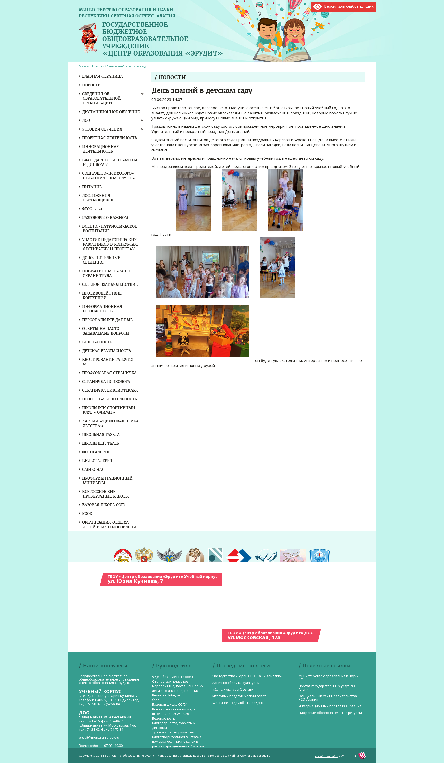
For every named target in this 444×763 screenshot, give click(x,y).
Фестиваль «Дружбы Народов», (238, 702)
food (87, 513)
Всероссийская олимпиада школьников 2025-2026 (174, 711)
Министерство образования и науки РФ (329, 678)
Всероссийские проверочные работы (106, 494)
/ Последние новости (241, 665)
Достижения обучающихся (98, 198)
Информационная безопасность (102, 309)
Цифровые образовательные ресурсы (330, 712)
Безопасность (97, 342)
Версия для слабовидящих (348, 6)
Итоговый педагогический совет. (239, 696)
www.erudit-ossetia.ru (255, 755)
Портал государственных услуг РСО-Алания (328, 688)
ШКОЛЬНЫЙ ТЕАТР (101, 443)
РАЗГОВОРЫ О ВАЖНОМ (105, 217)
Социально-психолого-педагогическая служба (109, 175)
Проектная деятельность (110, 138)
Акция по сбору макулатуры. (235, 682)
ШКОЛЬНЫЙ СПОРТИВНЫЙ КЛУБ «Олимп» (109, 410)
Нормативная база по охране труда (106, 273)
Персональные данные (108, 320)
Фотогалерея (96, 452)
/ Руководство (171, 665)
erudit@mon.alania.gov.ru (99, 737)
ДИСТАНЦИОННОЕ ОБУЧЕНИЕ (111, 111)
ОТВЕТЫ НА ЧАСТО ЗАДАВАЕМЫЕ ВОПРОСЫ (106, 331)
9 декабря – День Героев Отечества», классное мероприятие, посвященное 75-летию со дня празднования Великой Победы (178, 685)
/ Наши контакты (103, 665)
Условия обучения (102, 129)
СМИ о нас (93, 469)
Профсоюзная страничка (110, 373)
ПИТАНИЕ (92, 187)
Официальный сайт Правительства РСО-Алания (328, 698)
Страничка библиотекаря (110, 390)
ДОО (86, 120)
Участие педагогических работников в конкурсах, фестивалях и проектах (110, 244)
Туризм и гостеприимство (173, 732)
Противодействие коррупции (102, 295)
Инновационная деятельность (101, 149)
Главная (84, 66)
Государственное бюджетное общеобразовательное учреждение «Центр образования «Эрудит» (162, 37)
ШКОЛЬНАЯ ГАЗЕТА (101, 434)
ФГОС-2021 (92, 209)
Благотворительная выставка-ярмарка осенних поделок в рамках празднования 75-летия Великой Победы (178, 743)
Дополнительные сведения (101, 260)
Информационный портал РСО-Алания (330, 706)
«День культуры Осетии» (233, 689)
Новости (92, 85)
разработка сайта (326, 756)
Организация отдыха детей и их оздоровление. (111, 524)
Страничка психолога (106, 381)
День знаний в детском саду (126, 66)
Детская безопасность (107, 350)
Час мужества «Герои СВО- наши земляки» (247, 676)
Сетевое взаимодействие (110, 284)
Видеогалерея (97, 460)
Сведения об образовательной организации (102, 98)
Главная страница (103, 76)
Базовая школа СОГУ (104, 505)
